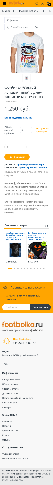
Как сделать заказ (11, 379)
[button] (36, 3)
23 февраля (12, 20)
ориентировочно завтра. (30, 164)
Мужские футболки (28, 10)
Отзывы (6, 439)
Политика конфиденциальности (18, 398)
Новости (6, 425)
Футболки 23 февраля (18, 27)
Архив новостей (10, 430)
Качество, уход (9, 402)
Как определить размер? (18, 117)
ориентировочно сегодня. (33, 167)
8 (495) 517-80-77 (24, 343)
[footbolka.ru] (16, 3)
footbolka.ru (11, 470)
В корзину (19, 157)
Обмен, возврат (10, 384)
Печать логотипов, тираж (15, 458)
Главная (6, 10)
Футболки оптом (10, 453)
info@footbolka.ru (23, 339)
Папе (37, 27)
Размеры (6, 407)
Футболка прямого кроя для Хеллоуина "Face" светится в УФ (37, 236)
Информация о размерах (42, 130)
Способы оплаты (10, 388)
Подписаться (40, 307)
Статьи (5, 435)
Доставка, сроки (10, 393)
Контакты (7, 421)
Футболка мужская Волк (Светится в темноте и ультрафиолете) (15, 236)
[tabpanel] (15, 248)
